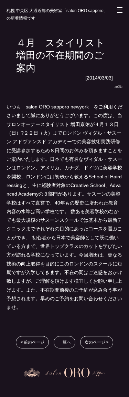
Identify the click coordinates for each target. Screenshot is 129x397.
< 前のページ (32, 342)
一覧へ (64, 342)
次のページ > (97, 342)
